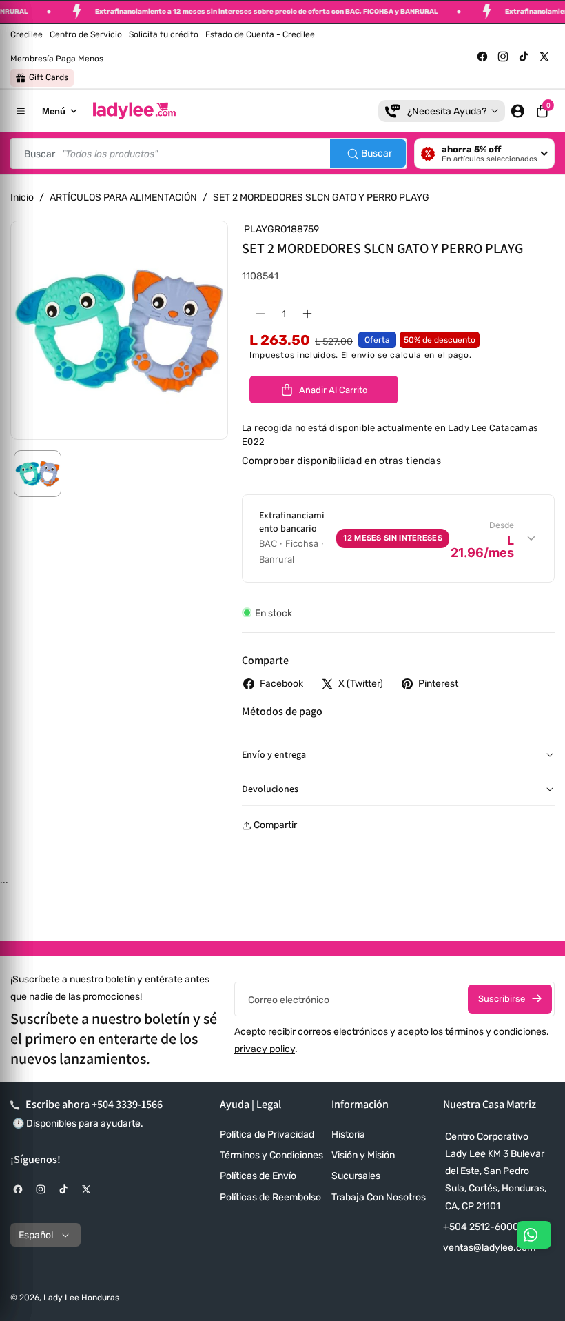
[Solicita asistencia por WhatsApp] (534, 1235)
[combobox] (208, 153)
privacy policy (264, 1049)
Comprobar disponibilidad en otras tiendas (342, 461)
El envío (358, 355)
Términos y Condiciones (271, 1155)
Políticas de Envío (258, 1176)
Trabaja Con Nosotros (378, 1197)
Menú (53, 111)
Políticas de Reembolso (270, 1197)
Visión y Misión (363, 1155)
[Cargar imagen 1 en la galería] (37, 474)
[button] (542, 111)
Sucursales (355, 1176)
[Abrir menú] (20, 111)
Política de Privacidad (267, 1134)
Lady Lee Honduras (81, 1297)
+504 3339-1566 (127, 1104)
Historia (348, 1134)
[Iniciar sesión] (517, 111)
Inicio (22, 197)
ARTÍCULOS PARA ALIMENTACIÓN (123, 197)
